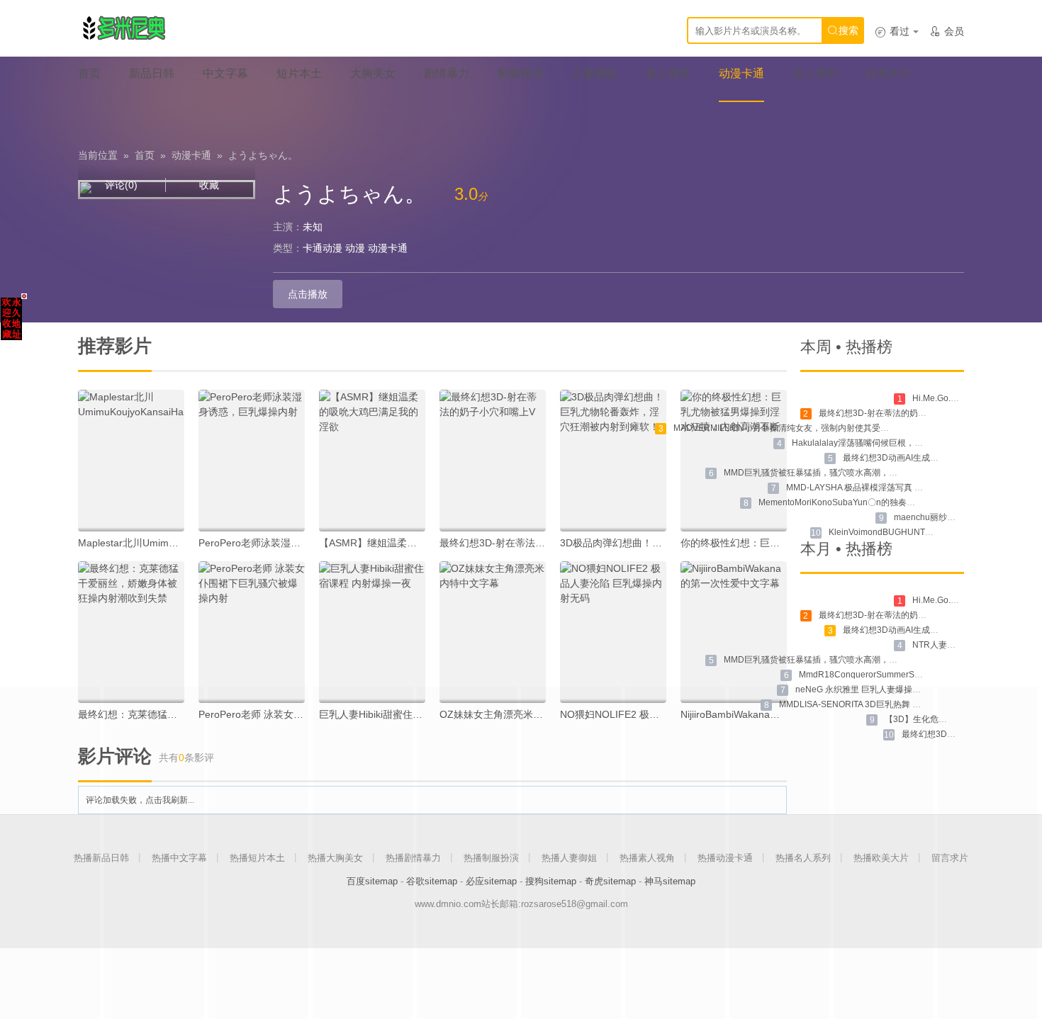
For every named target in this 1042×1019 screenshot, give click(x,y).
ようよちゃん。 (263, 155)
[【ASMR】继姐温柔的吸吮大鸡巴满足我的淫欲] (372, 460)
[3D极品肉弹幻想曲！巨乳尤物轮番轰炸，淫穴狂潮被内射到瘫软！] (613, 460)
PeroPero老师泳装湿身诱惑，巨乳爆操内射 (294, 542)
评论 (121, 185)
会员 (946, 31)
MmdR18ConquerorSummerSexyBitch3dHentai (890, 675)
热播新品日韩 (101, 857)
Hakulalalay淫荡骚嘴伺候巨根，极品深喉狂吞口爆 (887, 443)
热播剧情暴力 (413, 857)
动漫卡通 (191, 155)
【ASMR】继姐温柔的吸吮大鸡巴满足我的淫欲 (422, 542)
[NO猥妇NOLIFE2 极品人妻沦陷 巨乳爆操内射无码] (613, 632)
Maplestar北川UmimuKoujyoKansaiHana (168, 542)
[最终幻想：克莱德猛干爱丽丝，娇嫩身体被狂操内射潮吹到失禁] (131, 632)
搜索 (842, 30)
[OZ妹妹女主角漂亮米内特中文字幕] (492, 632)
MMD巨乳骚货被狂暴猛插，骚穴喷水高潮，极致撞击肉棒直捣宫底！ (853, 473)
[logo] (123, 28)
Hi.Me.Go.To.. (938, 398)
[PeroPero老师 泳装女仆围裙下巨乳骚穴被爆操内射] (251, 632)
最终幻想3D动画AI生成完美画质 (903, 458)
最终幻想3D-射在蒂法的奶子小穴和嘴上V (530, 542)
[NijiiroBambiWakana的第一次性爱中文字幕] (733, 632)
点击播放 (307, 294)
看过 (892, 31)
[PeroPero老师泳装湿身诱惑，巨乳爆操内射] (251, 460)
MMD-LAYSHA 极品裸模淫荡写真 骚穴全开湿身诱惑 (884, 487)
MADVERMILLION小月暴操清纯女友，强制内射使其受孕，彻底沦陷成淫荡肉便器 (827, 428)
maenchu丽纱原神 (929, 517)
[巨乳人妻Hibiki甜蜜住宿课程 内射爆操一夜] (372, 632)
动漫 (355, 248)
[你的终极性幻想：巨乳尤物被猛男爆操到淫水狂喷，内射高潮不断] (733, 460)
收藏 (209, 185)
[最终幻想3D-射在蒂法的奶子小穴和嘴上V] (492, 460)
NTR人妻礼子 (938, 645)
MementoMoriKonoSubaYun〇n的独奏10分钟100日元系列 (870, 502)
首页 (145, 155)
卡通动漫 (322, 248)
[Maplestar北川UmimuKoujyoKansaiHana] (131, 460)
